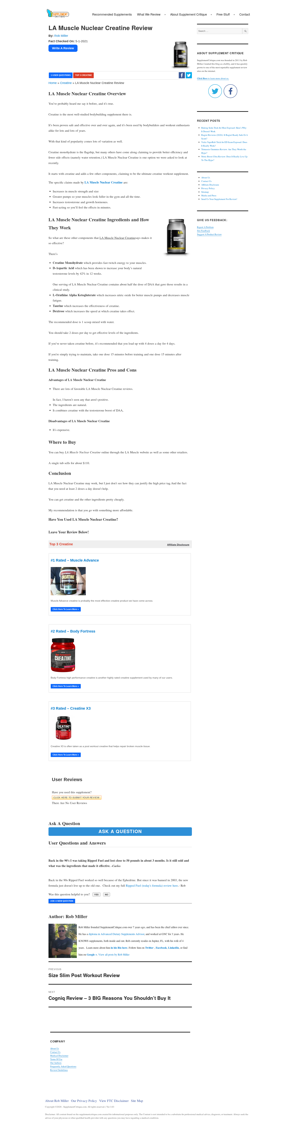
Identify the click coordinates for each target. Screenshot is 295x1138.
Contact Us (55, 1052)
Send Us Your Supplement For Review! (219, 199)
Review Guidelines (59, 1069)
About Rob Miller (57, 1100)
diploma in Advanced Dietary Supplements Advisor (116, 934)
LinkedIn (173, 948)
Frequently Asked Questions (63, 1066)
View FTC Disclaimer (114, 1100)
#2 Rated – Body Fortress (73, 631)
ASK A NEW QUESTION (61, 901)
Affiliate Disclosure (210, 184)
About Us (54, 1048)
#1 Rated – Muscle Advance (75, 560)
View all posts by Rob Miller (113, 954)
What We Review (148, 14)
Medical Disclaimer (59, 1055)
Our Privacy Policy (84, 1100)
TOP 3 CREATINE (83, 75)
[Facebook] (182, 75)
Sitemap (205, 191)
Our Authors (55, 1062)
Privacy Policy (208, 188)
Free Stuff (223, 14)
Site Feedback (203, 230)
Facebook (161, 948)
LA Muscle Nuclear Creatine (104, 182)
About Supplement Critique (188, 14)
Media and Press (208, 195)
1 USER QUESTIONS (61, 75)
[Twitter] (189, 75)
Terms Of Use (56, 1059)
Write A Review (63, 48)
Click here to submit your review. (76, 797)
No (106, 894)
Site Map (137, 1100)
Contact (244, 14)
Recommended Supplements (112, 14)
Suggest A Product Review (209, 234)
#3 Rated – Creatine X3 (71, 708)
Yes (96, 894)
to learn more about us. (213, 78)
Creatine (66, 83)
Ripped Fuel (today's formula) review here (152, 885)
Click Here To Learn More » (66, 609)
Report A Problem (205, 227)
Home (52, 83)
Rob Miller (61, 35)
